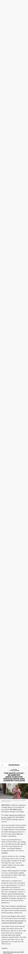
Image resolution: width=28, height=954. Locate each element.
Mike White (5, 805)
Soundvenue (14, 764)
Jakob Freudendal (14, 770)
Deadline (4, 853)
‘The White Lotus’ (16, 809)
